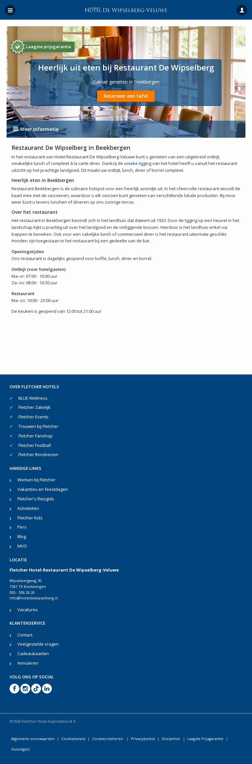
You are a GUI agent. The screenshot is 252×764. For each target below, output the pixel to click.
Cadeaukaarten (33, 653)
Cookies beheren (108, 738)
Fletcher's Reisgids (35, 499)
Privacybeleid (143, 738)
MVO (22, 546)
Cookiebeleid (73, 738)
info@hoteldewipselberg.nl (34, 597)
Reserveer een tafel (126, 96)
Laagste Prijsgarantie (205, 738)
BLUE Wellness (33, 398)
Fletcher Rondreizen (38, 454)
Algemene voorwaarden (32, 738)
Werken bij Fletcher (36, 480)
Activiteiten (28, 508)
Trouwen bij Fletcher (38, 426)
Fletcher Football (34, 445)
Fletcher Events (33, 417)
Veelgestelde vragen (38, 644)
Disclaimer (171, 738)
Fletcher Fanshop (35, 436)
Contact (24, 635)
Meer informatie (39, 129)
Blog (21, 536)
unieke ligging (137, 163)
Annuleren (27, 663)
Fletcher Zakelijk (34, 407)
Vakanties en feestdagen (42, 489)
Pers (22, 527)
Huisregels (20, 749)
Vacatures (27, 610)
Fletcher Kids (30, 518)
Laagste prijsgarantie (48, 47)
